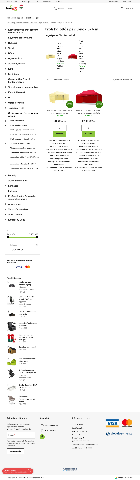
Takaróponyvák (16, 107)
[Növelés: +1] (65, 128)
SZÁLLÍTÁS (77, 434)
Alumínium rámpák (18, 180)
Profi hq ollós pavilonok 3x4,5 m (23, 134)
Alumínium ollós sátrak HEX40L (23, 152)
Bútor (11, 53)
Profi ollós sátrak (17, 121)
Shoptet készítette (125, 477)
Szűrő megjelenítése (22, 250)
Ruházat (12, 42)
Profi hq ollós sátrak (18, 125)
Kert (10, 68)
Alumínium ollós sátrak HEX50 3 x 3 (24, 169)
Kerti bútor (14, 74)
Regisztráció (127, 2)
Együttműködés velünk (20, 37)
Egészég (12, 191)
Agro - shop (14, 204)
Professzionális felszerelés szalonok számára (22, 198)
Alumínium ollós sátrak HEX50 (23, 164)
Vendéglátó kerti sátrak (20, 143)
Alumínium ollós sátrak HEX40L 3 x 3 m (24, 158)
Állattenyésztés (16, 63)
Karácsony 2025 (16, 219)
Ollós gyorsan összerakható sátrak (23, 114)
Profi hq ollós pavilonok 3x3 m (22, 130)
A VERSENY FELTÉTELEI (82, 448)
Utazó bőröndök (16, 102)
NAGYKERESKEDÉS (44, 2)
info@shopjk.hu (27, 2)
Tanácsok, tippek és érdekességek (85, 444)
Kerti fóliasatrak (16, 92)
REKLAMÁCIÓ (78, 438)
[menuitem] (23, 18)
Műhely (12, 175)
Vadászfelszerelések (19, 209)
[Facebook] (42, 436)
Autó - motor (15, 214)
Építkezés (13, 185)
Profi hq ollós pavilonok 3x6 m (22, 139)
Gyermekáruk (15, 58)
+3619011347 (12, 2)
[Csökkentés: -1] (53, 128)
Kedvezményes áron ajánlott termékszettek (23, 31)
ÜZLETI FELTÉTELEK (80, 441)
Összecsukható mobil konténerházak (19, 81)
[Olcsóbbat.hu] (70, 469)
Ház (10, 97)
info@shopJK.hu (51, 425)
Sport (11, 48)
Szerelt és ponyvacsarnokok (23, 87)
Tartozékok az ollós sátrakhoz (22, 148)
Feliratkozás (15, 451)
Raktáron (23, 245)
